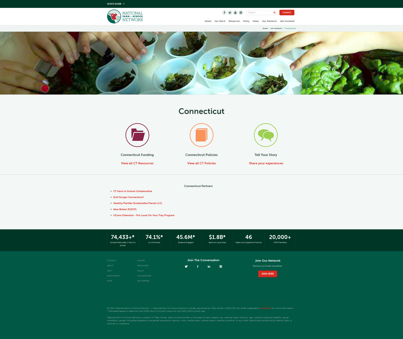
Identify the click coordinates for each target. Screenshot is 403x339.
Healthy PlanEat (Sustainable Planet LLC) (137, 203)
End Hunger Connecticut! (128, 197)
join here (267, 273)
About (110, 265)
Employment (113, 276)
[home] (125, 17)
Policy (140, 271)
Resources (234, 21)
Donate (287, 12)
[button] (208, 21)
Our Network (269, 21)
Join (109, 271)
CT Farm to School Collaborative (132, 191)
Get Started (143, 281)
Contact (111, 260)
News (109, 281)
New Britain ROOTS (124, 209)
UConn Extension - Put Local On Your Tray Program (144, 215)
